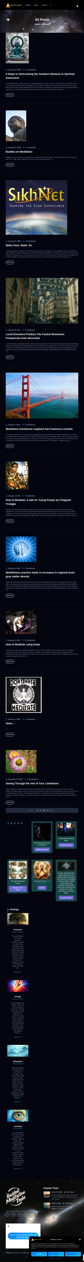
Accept (39, 1254)
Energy (18, 997)
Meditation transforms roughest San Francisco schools (39, 428)
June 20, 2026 (57, 1192)
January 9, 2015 (14, 330)
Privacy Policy (59, 1258)
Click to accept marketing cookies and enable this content (23, 1236)
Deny (56, 1254)
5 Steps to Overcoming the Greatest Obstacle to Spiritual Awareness (40, 76)
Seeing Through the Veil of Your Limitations (32, 783)
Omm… (10, 723)
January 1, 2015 (14, 719)
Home (37, 24)
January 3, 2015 (14, 640)
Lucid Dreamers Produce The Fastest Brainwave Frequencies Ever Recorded (35, 336)
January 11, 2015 (14, 241)
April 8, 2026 (56, 1203)
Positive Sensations (17, 932)
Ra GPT (42, 888)
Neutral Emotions (18, 1128)
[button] (80, 1239)
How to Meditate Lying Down (23, 644)
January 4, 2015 (14, 568)
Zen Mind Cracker (66, 898)
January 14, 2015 (14, 70)
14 (51, 810)
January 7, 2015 (14, 425)
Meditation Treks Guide (18, 889)
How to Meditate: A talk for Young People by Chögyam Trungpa (38, 502)
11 (41, 810)
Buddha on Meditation (19, 151)
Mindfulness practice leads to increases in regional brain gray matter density (40, 574)
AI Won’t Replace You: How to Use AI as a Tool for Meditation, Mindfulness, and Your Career (64, 1197)
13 (47, 810)
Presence (18, 930)
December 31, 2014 (15, 779)
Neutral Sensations (17, 1064)
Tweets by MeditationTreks (23, 1236)
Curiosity (18, 1126)
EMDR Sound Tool (42, 849)
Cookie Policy (52, 1258)
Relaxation (17, 1061)
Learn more (17, 972)
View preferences (73, 1254)
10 (38, 810)
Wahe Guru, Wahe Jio (19, 245)
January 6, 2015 (14, 496)
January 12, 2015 (14, 147)
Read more (10, 94)
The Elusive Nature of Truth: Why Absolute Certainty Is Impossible (62, 1207)
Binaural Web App (66, 845)
